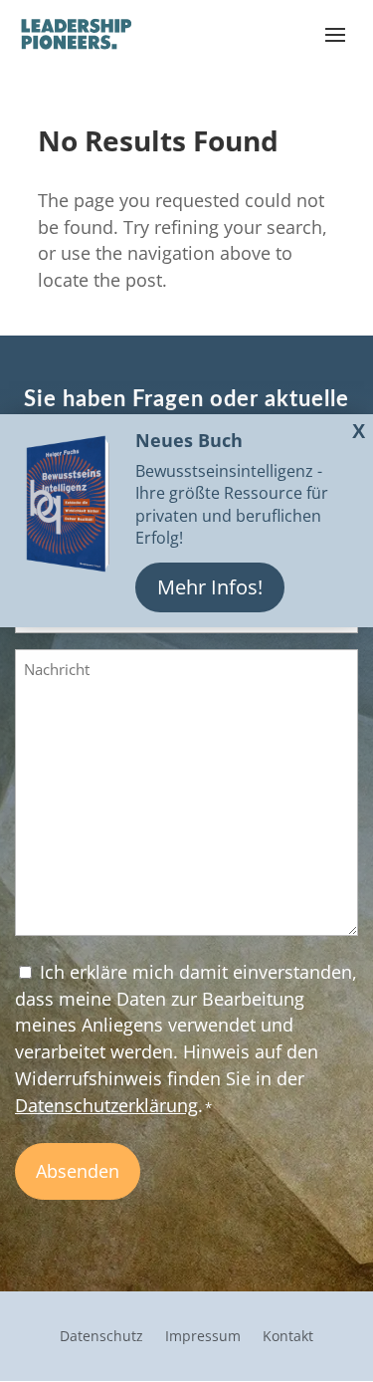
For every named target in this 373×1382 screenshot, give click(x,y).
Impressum (203, 1337)
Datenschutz (101, 1337)
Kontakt (288, 1337)
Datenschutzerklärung (106, 1105)
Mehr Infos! (210, 587)
